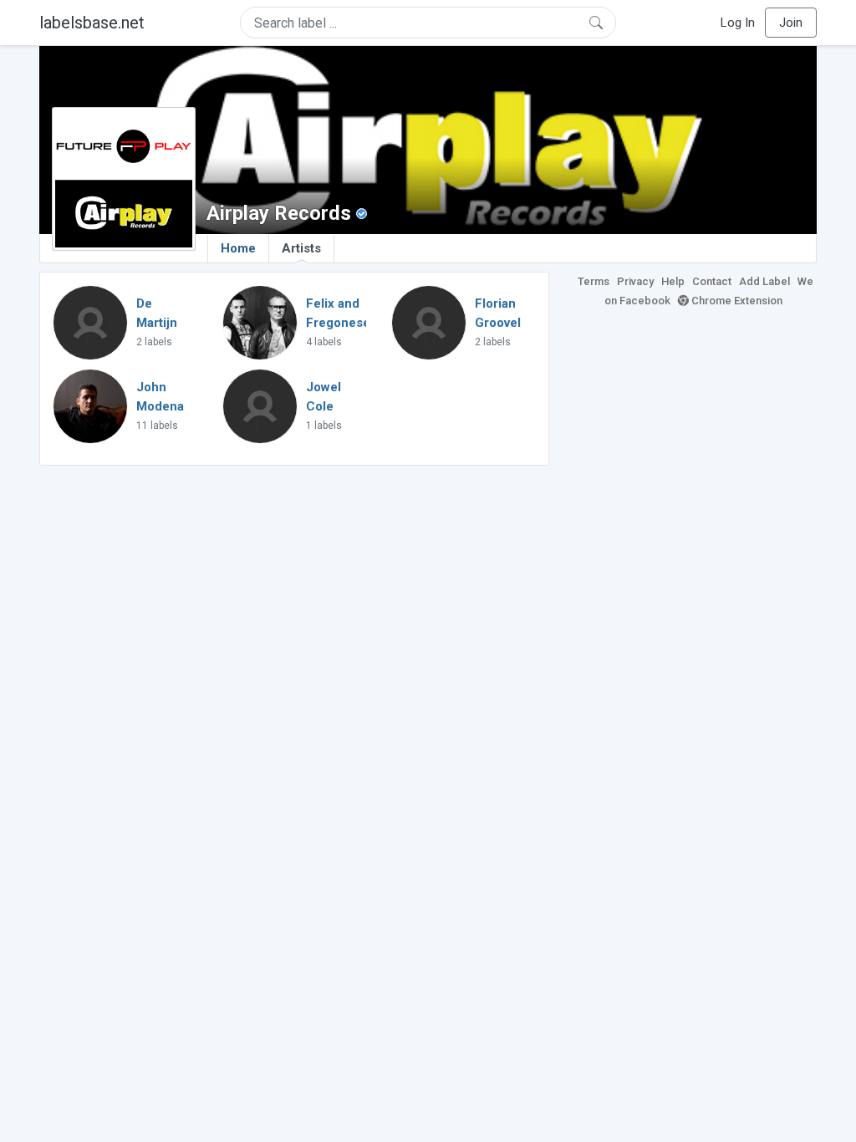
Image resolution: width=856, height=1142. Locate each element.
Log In (738, 22)
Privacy (635, 281)
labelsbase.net (92, 23)
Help (673, 281)
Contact (711, 281)
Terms (593, 281)
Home (238, 248)
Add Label (764, 281)
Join (790, 22)
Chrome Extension (735, 300)
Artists (301, 248)
